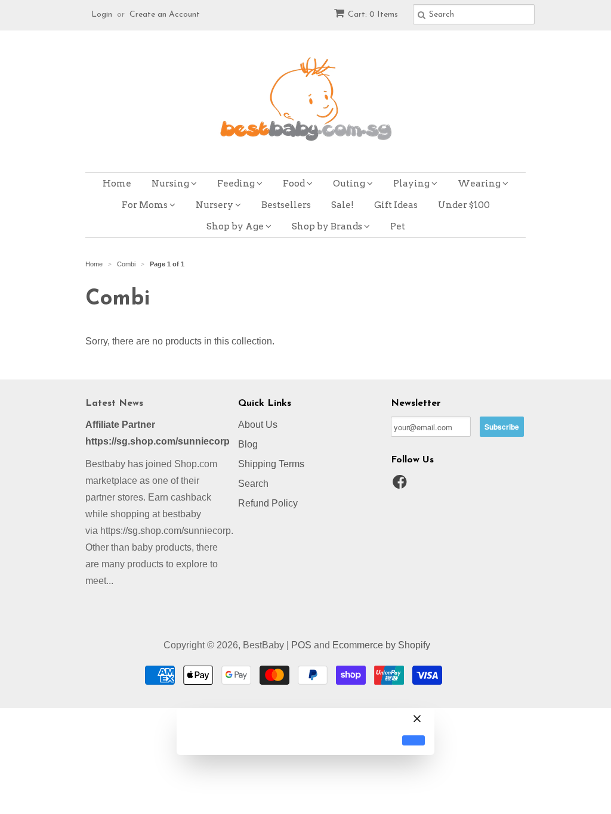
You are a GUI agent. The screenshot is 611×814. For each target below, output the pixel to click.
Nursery (215, 205)
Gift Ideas (396, 205)
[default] (413, 740)
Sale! (342, 205)
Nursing (171, 183)
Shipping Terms (271, 464)
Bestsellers (286, 205)
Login (101, 14)
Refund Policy (268, 503)
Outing (350, 183)
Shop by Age (236, 226)
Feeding (237, 183)
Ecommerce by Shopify (381, 645)
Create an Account (164, 14)
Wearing (480, 183)
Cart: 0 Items (373, 14)
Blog (248, 444)
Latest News (114, 403)
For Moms (145, 205)
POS (301, 645)
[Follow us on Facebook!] (402, 485)
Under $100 (464, 205)
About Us (257, 425)
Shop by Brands (328, 226)
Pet (397, 226)
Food (295, 183)
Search (253, 484)
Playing (412, 183)
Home (117, 183)
